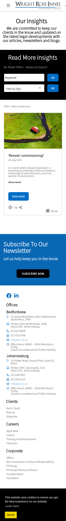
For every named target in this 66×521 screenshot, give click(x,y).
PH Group (11, 466)
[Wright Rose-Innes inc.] (38, 5)
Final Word (12, 478)
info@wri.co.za (19, 339)
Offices (10, 457)
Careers (10, 435)
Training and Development (21, 439)
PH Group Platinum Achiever (22, 470)
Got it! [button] (10, 515)
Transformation (15, 474)
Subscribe (11, 416)
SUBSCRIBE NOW (33, 274)
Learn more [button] (12, 506)
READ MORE (18, 196)
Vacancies (11, 443)
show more (14, 182)
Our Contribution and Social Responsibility (30, 461)
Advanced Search (36, 67)
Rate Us (10, 412)
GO (53, 77)
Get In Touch (13, 408)
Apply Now (12, 431)
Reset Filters (15, 67)
